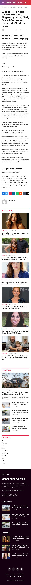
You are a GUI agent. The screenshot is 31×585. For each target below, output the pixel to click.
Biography (4, 443)
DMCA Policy (20, 574)
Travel (3, 463)
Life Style (4, 455)
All (2, 440)
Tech (3, 460)
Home (6, 574)
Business (4, 445)
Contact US (20, 576)
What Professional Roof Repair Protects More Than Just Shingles (20, 420)
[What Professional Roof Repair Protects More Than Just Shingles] (6, 421)
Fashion (3, 448)
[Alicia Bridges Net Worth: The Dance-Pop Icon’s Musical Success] (15, 295)
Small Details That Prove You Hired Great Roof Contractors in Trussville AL (20, 507)
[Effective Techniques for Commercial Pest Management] (6, 429)
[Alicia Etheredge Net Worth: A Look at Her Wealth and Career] (15, 221)
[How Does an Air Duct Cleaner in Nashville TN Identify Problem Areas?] (6, 405)
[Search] (28, 2)
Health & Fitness (6, 450)
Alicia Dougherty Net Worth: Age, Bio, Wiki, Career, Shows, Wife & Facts (20, 547)
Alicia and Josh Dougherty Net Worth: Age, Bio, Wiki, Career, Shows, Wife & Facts (15, 357)
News (3, 458)
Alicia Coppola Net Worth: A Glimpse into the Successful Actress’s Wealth (20, 555)
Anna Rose (8, 29)
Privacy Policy (11, 576)
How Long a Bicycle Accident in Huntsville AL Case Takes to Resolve (20, 412)
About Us (12, 574)
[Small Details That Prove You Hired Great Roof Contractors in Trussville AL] (15, 380)
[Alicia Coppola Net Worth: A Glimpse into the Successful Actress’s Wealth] (15, 270)
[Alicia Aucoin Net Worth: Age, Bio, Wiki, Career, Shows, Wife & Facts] (15, 319)
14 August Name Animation (12, 169)
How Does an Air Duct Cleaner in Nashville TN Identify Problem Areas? (20, 404)
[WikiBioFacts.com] (16, 2)
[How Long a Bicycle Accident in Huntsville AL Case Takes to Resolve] (6, 413)
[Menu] (3, 2)
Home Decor (5, 453)
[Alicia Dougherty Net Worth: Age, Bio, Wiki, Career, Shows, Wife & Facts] (15, 245)
